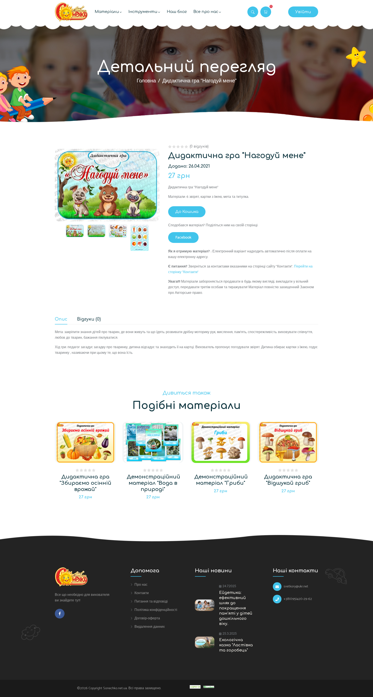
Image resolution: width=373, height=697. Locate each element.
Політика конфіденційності (155, 610)
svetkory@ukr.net (296, 586)
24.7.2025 (229, 586)
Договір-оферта (147, 618)
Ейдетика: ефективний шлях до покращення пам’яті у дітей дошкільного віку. (235, 608)
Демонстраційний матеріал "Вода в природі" (153, 483)
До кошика (186, 211)
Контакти (141, 593)
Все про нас (205, 11)
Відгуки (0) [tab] (89, 319)
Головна (146, 81)
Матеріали (107, 11)
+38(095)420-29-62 (298, 599)
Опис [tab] (61, 319)
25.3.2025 (230, 633)
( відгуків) (199, 146)
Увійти (303, 12)
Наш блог (177, 11)
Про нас (140, 585)
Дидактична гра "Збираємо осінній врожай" (85, 483)
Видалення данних (149, 627)
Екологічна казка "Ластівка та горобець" (236, 645)
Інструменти (142, 11)
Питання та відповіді (151, 601)
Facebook (183, 237)
